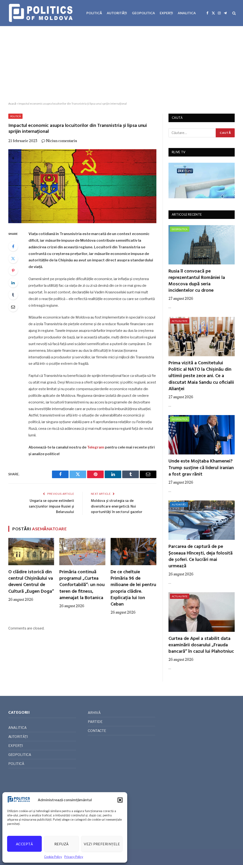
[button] (120, 800)
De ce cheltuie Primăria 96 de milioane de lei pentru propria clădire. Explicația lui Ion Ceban (133, 588)
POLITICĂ (94, 13)
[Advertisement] (121, 64)
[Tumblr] (13, 295)
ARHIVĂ (94, 713)
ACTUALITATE (179, 320)
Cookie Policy (53, 857)
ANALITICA (187, 13)
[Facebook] (13, 246)
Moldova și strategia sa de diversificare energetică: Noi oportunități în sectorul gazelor (116, 506)
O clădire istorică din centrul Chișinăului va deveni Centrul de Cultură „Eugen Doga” (31, 582)
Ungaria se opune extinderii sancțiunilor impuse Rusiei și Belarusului (51, 506)
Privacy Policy (73, 857)
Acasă (12, 103)
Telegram (95, 447)
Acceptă (24, 844)
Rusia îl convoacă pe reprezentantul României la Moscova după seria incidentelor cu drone (196, 281)
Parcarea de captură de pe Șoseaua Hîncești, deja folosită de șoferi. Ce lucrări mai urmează (200, 556)
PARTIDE (95, 722)
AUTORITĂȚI (117, 13)
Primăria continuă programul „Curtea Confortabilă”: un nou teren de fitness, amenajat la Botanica (82, 585)
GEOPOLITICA (143, 13)
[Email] (13, 307)
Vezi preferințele (102, 844)
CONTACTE (97, 731)
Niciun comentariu (61, 141)
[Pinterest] (13, 270)
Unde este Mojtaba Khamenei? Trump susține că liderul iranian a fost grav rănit (201, 468)
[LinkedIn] (13, 282)
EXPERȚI (166, 13)
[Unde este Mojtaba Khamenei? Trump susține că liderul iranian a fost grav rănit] (201, 434)
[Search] (233, 13)
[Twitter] (13, 258)
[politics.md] (41, 13)
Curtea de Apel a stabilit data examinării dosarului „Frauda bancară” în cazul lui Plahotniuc (201, 645)
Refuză (61, 844)
